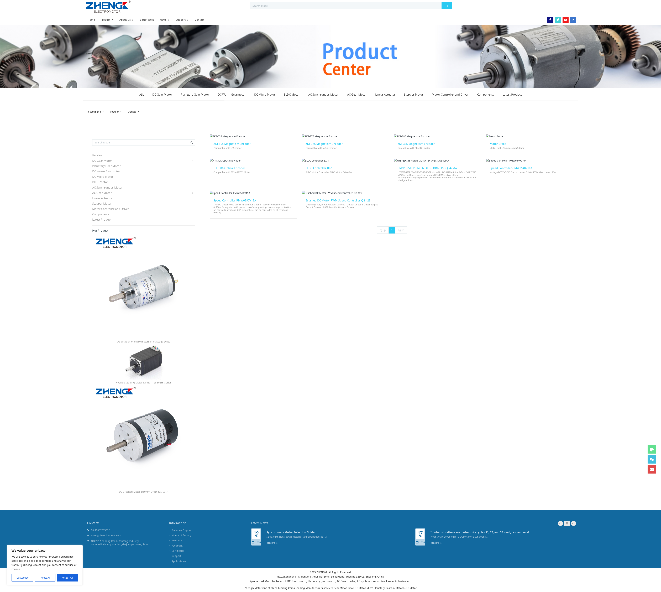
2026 (258, 542)
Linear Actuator (385, 94)
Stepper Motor (413, 94)
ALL (141, 94)
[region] (45, 565)
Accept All (67, 577)
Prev (560, 523)
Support (176, 556)
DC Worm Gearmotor (232, 94)
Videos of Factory (181, 535)
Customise (23, 577)
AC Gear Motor (357, 94)
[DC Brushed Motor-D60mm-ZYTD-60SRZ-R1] (143, 437)
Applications (179, 561)
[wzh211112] (6, 22)
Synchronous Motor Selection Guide (290, 532)
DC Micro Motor (264, 94)
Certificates (178, 550)
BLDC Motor (292, 94)
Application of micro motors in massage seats (143, 341)
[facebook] (550, 20)
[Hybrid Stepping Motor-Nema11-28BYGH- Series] (143, 362)
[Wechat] (652, 459)
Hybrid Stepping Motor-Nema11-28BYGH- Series (143, 382)
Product (98, 155)
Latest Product (512, 94)
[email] (652, 469)
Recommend (94, 111)
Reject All (45, 577)
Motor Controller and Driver (450, 94)
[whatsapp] (652, 449)
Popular (115, 111)
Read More (271, 542)
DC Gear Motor (162, 94)
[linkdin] (573, 20)
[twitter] (558, 20)
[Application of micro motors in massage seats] (143, 287)
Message (177, 540)
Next (573, 523)
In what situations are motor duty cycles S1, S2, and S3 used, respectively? (480, 532)
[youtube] (566, 20)
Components (485, 94)
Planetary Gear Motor (195, 94)
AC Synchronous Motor (323, 94)
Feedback (177, 545)
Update (132, 111)
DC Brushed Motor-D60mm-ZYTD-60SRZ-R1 (144, 491)
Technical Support (182, 530)
